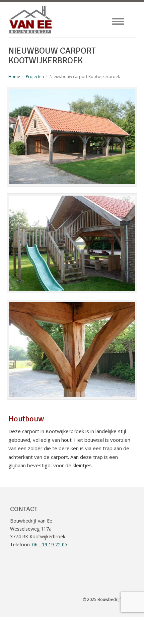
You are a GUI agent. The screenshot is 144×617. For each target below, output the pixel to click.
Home (14, 76)
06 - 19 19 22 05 (49, 544)
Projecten (35, 76)
